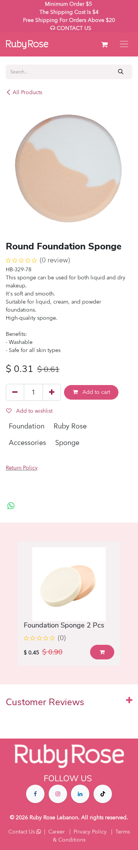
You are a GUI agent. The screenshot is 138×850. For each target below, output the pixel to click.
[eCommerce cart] (104, 44)
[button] (102, 652)
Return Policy (22, 467)
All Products (27, 92)
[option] (69, 603)
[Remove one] (15, 392)
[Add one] (52, 392)
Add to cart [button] (95, 392)
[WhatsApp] (11, 506)
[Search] (121, 72)
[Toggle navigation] (124, 44)
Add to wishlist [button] (34, 411)
